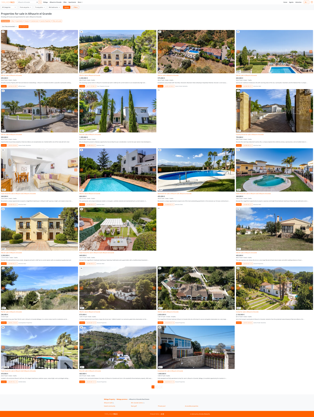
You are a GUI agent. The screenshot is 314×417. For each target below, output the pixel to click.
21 (239, 249)
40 (4, 130)
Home (285, 2)
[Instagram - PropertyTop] (163, 414)
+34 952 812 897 (12, 86)
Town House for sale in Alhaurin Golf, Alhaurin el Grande (18, 193)
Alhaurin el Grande (55, 2)
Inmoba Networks (204, 414)
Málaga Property (109, 399)
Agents (291, 2)
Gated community (109, 406)
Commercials (34, 21)
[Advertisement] (196, 100)
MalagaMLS (8, 2)
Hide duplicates (23, 26)
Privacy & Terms (154, 414)
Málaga (45, 2)
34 (4, 189)
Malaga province (122, 399)
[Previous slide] (3, 51)
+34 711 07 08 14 (91, 86)
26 (4, 71)
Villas (65, 2)
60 (83, 71)
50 (161, 308)
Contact (4, 86)
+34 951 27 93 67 (12, 322)
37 (83, 189)
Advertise (298, 2)
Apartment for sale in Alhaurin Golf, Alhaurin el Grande (174, 193)
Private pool (161, 406)
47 (239, 308)
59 (4, 249)
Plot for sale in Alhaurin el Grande (11, 312)
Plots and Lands (57, 21)
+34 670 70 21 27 (12, 382)
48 (161, 71)
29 (83, 308)
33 (83, 130)
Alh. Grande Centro (137, 403)
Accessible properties (191, 406)
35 (161, 367)
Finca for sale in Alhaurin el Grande (90, 134)
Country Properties (45, 21)
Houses (27, 21)
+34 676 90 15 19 (247, 263)
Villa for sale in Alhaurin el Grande (11, 75)
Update (66, 7)
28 (161, 189)
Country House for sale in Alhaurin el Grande (250, 134)
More (79, 2)
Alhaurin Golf (109, 403)
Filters (76, 7)
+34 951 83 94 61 (169, 86)
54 (83, 249)
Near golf (134, 406)
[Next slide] (75, 51)
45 (4, 308)
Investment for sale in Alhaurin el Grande (170, 371)
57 (239, 71)
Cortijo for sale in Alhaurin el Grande (247, 312)
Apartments (72, 2)
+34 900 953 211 (247, 86)
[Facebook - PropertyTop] (161, 414)
